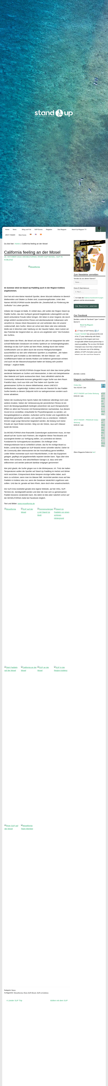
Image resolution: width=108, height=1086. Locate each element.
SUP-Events (38, 229)
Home (7, 229)
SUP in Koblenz (43, 993)
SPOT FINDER (10, 235)
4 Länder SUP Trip (14, 1000)
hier (93, 452)
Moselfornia (30, 257)
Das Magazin (62, 229)
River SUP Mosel (46, 257)
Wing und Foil (26, 229)
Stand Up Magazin (86, 325)
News (14, 229)
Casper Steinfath (80, 334)
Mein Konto (22, 235)
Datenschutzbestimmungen (93, 298)
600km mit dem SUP (59, 1000)
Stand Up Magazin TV (79, 229)
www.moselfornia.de (26, 504)
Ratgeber (49, 229)
